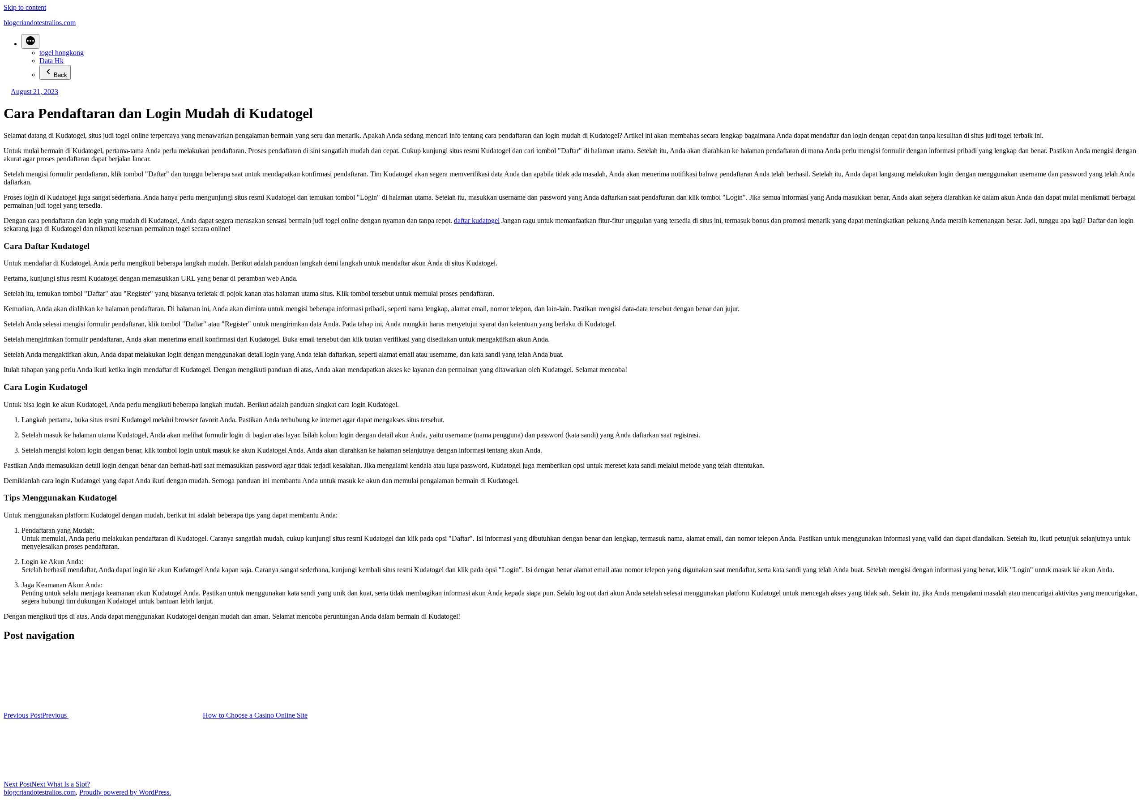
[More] (30, 41)
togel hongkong (61, 52)
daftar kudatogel (477, 220)
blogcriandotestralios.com (40, 22)
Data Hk (51, 60)
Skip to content (25, 7)
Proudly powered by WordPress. (125, 792)
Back (60, 75)
